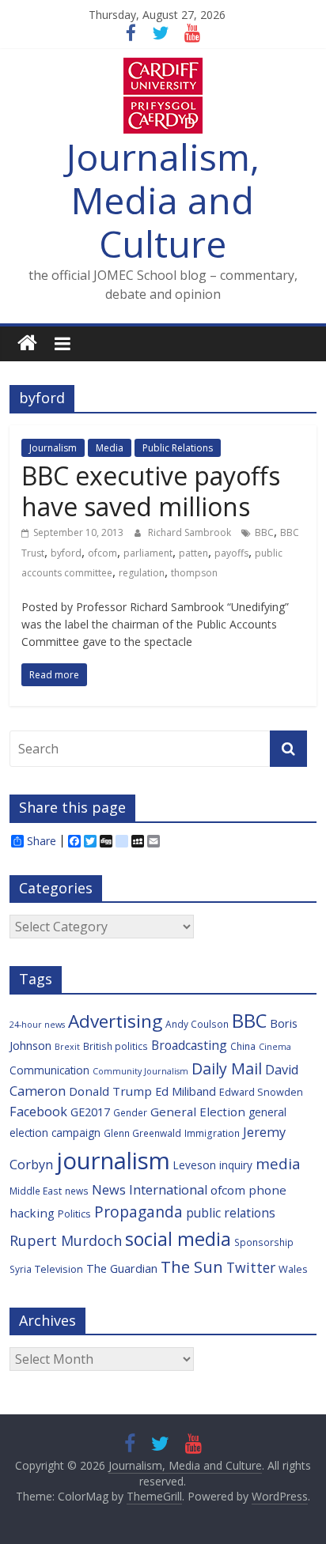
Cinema (275, 1046)
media (278, 1163)
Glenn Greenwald (142, 1133)
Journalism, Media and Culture (163, 200)
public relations (230, 1212)
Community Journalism (140, 1071)
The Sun (192, 1266)
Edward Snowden (261, 1092)
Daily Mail (226, 1068)
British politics (115, 1046)
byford (66, 553)
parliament (147, 553)
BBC (264, 532)
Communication (49, 1070)
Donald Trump (110, 1091)
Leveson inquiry (212, 1164)
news (77, 1190)
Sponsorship (264, 1242)
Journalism (53, 448)
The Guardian (121, 1268)
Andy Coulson (197, 1023)
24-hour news (37, 1024)
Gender (130, 1112)
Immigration (212, 1133)
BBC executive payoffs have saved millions (150, 491)
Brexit (67, 1046)
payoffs (231, 553)
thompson (194, 572)
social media (178, 1238)
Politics (74, 1213)
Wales (293, 1269)
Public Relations (177, 448)
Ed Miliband (185, 1091)
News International (149, 1190)
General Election (197, 1111)
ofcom (102, 553)
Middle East (35, 1190)
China (243, 1046)
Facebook (38, 1111)
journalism (113, 1160)
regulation (142, 572)
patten (193, 553)
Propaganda (138, 1211)
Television (59, 1269)
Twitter (250, 1267)
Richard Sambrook (190, 532)
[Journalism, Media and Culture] (27, 344)
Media (109, 448)
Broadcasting (189, 1045)
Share (41, 841)
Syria (20, 1269)
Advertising (115, 1021)
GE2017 (90, 1111)
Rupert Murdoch (65, 1240)
